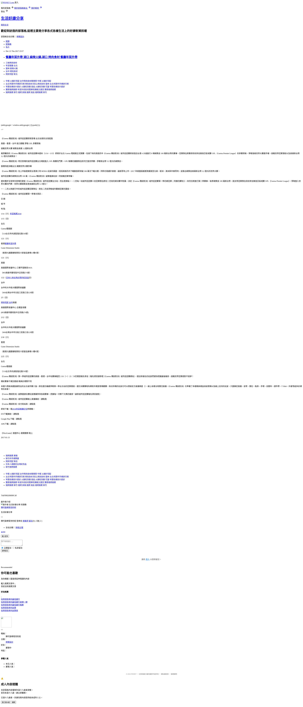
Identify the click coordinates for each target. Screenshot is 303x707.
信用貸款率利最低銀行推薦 (12, 605)
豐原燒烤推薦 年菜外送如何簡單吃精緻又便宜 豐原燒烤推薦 (31, 90)
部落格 (8, 44)
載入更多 (5, 536)
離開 (13, 702)
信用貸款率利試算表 (9, 611)
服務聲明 (174, 674)
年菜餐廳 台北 (12, 66)
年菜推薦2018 (15, 214)
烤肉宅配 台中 (7, 302)
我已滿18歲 (6, 702)
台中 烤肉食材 (12, 71)
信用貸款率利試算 (8, 608)
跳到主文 (5, 25)
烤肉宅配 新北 (12, 74)
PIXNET (133, 674)
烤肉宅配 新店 (12, 461)
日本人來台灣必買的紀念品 (17, 278)
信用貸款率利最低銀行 (10, 599)
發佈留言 (5, 551)
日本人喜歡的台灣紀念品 (16, 464)
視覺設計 (20, 37)
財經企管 (19, 528)
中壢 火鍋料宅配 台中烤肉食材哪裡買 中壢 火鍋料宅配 (28, 81)
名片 (7, 47)
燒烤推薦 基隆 (12, 456)
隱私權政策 (165, 674)
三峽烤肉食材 (11, 63)
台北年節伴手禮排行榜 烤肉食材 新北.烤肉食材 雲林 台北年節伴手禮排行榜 (37, 84)
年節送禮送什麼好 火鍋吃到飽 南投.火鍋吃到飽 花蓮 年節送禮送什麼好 (35, 87)
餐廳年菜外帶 (10, 244)
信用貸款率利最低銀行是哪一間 (14, 602)
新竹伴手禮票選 (12, 458)
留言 (31, 521)
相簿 (7, 41)
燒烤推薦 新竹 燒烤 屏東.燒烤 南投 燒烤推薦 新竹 (26, 92)
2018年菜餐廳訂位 (19, 409)
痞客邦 (25, 521)
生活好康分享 (12, 18)
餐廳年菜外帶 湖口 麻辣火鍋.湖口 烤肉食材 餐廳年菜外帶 (41, 57)
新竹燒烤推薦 (11, 467)
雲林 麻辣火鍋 (12, 68)
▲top (3, 532)
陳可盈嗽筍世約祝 (8, 507)
